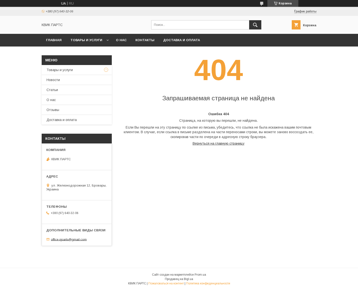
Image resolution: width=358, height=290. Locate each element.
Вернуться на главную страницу (219, 143)
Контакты (144, 40)
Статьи (52, 90)
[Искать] (255, 24)
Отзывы (53, 110)
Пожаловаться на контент (166, 283)
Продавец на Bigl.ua (179, 279)
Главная (54, 40)
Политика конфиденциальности (208, 283)
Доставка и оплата (181, 40)
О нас (121, 40)
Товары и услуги (86, 40)
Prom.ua (200, 274)
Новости (53, 80)
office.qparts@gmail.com (69, 239)
